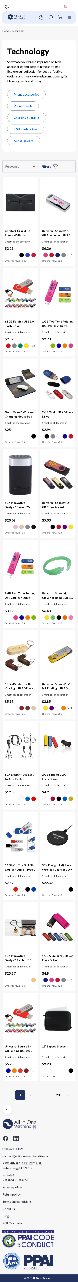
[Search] (50, 17)
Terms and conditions (17, 1201)
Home (5, 30)
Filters (46, 166)
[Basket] (60, 17)
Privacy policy (12, 1187)
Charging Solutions (27, 117)
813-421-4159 (12, 1149)
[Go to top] (7, 1109)
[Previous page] (10, 1095)
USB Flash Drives (25, 129)
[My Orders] (41, 17)
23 (58, 1095)
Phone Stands (23, 106)
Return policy (11, 1194)
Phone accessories (26, 94)
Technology (18, 30)
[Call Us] (7, 7)
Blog (5, 1216)
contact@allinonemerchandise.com (22, 1156)
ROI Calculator (12, 1223)
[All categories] (70, 17)
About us (8, 1209)
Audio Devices (24, 141)
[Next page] (68, 1095)
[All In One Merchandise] (16, 17)
